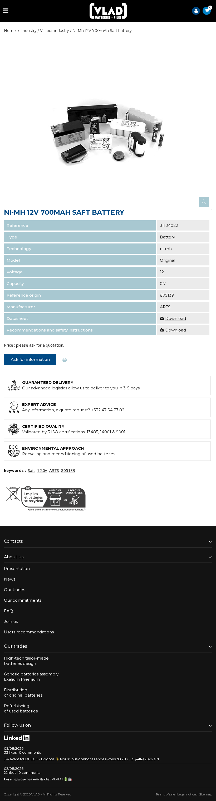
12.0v (42, 470)
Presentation (17, 568)
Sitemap (205, 794)
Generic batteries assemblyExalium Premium (31, 676)
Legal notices (187, 794)
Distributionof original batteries (23, 692)
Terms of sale (165, 794)
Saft (31, 470)
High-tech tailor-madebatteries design (26, 661)
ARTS (54, 470)
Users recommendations (29, 631)
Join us (11, 621)
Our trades (14, 589)
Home (10, 30)
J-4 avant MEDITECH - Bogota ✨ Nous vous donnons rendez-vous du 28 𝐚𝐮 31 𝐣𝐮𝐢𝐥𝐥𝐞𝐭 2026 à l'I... (82, 759)
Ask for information (30, 359)
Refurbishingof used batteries (21, 708)
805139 (68, 470)
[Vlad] (108, 11)
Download (175, 318)
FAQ (8, 610)
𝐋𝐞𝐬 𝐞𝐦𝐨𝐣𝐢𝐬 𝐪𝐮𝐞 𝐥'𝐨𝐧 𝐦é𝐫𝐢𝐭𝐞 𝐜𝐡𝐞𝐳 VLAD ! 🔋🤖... (39, 779)
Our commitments (22, 600)
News (9, 579)
